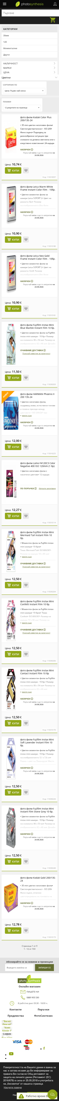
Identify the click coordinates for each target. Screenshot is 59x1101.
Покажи (7, 101)
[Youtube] (10, 1055)
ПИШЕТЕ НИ (33, 991)
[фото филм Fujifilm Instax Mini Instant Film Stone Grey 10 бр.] (11, 827)
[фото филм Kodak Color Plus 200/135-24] (11, 136)
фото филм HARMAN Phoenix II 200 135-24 (37, 395)
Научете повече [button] (13, 1087)
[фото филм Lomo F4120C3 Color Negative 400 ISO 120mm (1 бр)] (11, 482)
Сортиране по (10, 85)
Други (6, 54)
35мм (6, 35)
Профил (55, 4)
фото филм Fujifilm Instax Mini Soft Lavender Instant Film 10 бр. (37, 742)
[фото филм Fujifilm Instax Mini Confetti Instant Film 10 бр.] (11, 620)
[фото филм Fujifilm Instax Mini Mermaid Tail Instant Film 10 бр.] (11, 551)
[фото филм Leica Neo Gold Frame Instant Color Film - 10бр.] (11, 274)
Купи (15, 170)
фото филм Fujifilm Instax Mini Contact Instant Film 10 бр (37, 672)
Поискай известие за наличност (36, 353)
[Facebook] (44, 1049)
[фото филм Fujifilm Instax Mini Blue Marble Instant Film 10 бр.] (11, 344)
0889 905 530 (33, 997)
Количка (53, 17)
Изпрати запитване (47, 488)
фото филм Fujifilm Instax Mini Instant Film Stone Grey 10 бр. (37, 810)
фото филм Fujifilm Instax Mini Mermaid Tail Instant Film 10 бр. (37, 535)
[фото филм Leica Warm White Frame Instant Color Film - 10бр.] (11, 205)
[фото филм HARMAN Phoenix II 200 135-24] (11, 413)
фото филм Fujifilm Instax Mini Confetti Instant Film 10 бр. (37, 603)
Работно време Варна (40, 1096)
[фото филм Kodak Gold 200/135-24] (11, 896)
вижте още (27, 415)
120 (5, 41)
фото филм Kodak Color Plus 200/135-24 (35, 119)
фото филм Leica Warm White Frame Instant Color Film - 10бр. (37, 188)
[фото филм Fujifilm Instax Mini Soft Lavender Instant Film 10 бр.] (11, 758)
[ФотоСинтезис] (29, 4)
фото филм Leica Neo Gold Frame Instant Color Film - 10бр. (37, 257)
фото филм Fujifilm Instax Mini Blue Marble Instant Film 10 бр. (37, 326)
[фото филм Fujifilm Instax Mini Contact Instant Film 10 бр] (11, 689)
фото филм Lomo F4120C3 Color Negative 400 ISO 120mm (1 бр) (37, 465)
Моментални (10, 48)
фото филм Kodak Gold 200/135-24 (38, 879)
